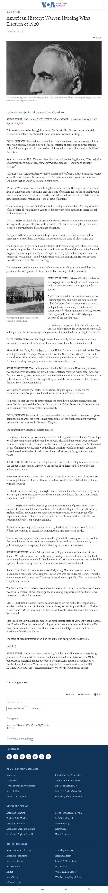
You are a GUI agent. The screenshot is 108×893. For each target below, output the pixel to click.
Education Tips (13, 883)
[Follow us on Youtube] (22, 756)
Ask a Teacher (13, 877)
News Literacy (62, 823)
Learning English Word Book (69, 791)
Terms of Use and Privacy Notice (22, 786)
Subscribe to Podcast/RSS (67, 780)
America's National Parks (18, 850)
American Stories (14, 861)
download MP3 (16, 113)
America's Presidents (16, 856)
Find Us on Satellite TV (66, 786)
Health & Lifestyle (64, 856)
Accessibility (12, 791)
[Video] (42, 889)
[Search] (89, 889)
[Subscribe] (48, 756)
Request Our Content (16, 797)
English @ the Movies (16, 818)
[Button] (97, 38)
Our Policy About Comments (68, 797)
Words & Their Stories (66, 872)
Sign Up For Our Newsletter (68, 775)
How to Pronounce (64, 834)
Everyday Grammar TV (17, 823)
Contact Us (11, 780)
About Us (10, 775)
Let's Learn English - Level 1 (19, 834)
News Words (61, 829)
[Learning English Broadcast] (66, 889)
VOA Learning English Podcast (69, 877)
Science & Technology (65, 861)
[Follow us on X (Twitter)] (15, 756)
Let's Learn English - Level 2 (68, 813)
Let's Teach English (64, 818)
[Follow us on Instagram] (28, 756)
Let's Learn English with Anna (20, 829)
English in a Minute (15, 813)
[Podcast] (41, 756)
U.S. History (13, 12)
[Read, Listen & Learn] (19, 889)
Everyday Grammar (64, 850)
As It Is (9, 872)
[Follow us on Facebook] (9, 756)
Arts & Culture (13, 867)
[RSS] (35, 756)
